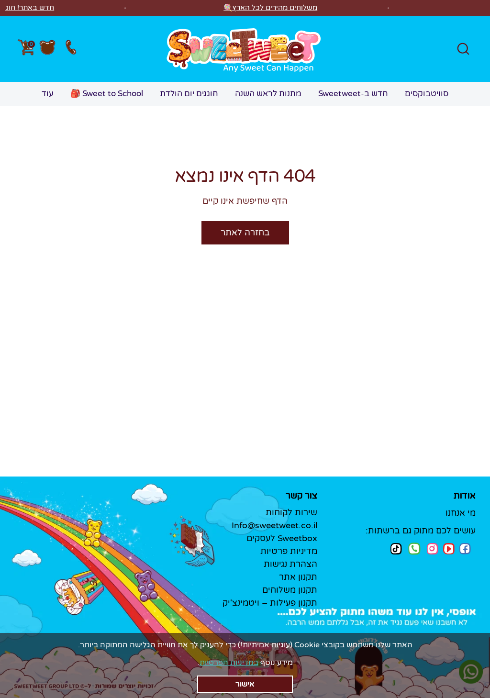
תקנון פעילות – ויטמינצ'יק (270, 603)
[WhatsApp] (414, 549)
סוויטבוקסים (426, 94)
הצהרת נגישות (290, 564)
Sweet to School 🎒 (106, 94)
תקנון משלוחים (289, 590)
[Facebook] (465, 548)
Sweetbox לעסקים (281, 538)
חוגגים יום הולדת (189, 94)
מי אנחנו (460, 513)
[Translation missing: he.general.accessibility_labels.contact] (70, 49)
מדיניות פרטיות (288, 551)
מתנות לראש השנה (268, 94)
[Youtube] (449, 548)
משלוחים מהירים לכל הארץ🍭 (270, 7)
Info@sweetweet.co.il (274, 525)
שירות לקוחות (291, 512)
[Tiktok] (396, 548)
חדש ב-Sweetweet (353, 94)
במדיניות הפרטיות (229, 662)
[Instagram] (432, 548)
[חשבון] (47, 48)
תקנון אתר (298, 577)
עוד (48, 94)
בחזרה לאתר (245, 232)
